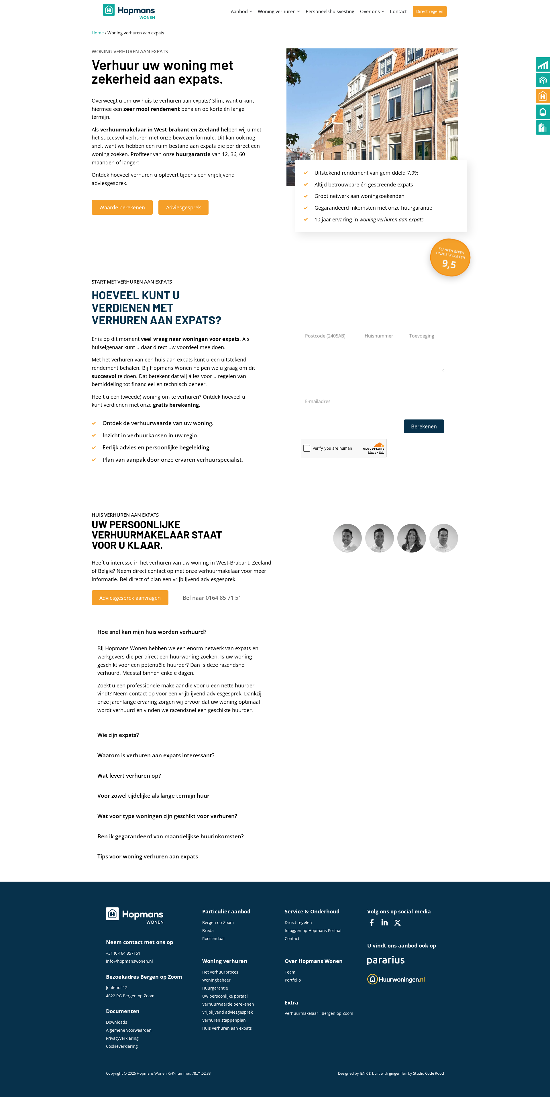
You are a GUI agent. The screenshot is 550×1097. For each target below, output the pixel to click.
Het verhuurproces (220, 972)
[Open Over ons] (382, 11)
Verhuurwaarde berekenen (228, 1004)
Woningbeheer (216, 980)
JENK (364, 1073)
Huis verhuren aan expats (227, 1028)
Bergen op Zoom (218, 922)
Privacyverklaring (122, 1038)
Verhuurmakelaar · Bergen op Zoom (319, 1013)
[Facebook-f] (371, 923)
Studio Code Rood (428, 1073)
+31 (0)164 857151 (123, 953)
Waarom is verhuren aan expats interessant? (156, 755)
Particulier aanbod (226, 911)
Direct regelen (298, 922)
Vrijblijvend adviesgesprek (227, 1012)
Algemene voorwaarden (129, 1030)
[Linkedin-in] (384, 923)
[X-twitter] (397, 923)
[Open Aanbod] (250, 11)
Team (290, 972)
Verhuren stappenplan (224, 1020)
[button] (183, 630)
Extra (291, 1002)
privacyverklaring (358, 425)
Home (98, 33)
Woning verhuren (224, 961)
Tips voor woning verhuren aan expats (147, 856)
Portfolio (293, 980)
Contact (292, 938)
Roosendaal (213, 938)
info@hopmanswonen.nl (129, 961)
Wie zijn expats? (118, 735)
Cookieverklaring (122, 1046)
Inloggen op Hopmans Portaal (313, 930)
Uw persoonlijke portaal (225, 996)
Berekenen (424, 426)
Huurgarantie (215, 988)
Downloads (116, 1022)
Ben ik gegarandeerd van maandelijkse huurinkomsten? (170, 836)
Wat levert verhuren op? (129, 775)
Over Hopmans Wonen (314, 961)
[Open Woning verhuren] (298, 11)
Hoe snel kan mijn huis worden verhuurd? (152, 632)
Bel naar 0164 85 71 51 (212, 597)
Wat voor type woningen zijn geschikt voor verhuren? (167, 816)
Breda (208, 930)
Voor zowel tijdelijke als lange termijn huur (153, 795)
